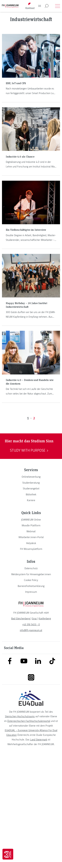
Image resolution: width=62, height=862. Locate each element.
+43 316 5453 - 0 (31, 624)
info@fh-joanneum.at (31, 630)
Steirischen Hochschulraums (20, 716)
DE (39, 6)
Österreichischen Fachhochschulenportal (28, 721)
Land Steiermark (38, 739)
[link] (31, 476)
